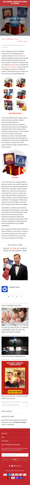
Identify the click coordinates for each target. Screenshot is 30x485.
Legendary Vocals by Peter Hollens (16, 470)
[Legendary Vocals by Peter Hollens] (6, 8)
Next (25, 41)
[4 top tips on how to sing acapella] (15, 346)
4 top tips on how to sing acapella (13, 356)
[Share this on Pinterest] (16, 296)
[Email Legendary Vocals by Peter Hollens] (20, 466)
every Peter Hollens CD (11, 67)
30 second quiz (14, 248)
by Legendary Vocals (7, 45)
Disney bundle (13, 65)
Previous (20, 41)
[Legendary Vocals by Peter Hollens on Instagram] (17, 466)
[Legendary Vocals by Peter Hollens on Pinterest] (15, 466)
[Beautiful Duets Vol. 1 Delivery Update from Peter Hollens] (15, 378)
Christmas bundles (18, 56)
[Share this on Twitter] (8, 296)
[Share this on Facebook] (12, 296)
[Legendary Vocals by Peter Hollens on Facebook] (9, 466)
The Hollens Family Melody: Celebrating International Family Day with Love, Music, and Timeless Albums (15, 329)
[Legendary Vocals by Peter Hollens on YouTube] (12, 466)
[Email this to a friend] (20, 296)
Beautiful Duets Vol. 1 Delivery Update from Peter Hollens (15, 397)
